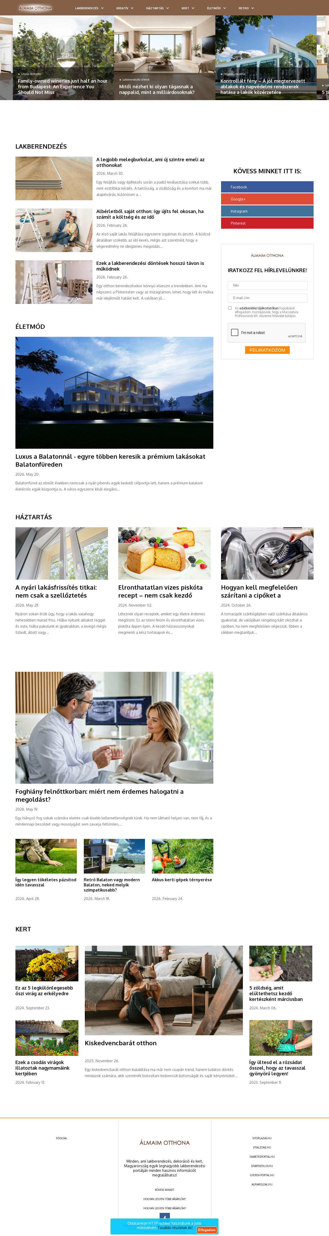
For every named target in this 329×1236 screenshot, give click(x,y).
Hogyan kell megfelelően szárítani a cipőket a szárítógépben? (259, 595)
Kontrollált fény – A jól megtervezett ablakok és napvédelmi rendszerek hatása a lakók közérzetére (263, 86)
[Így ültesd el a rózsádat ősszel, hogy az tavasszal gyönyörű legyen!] (280, 1054)
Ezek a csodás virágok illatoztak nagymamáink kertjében (42, 1067)
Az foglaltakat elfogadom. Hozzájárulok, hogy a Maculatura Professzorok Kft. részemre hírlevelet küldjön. (266, 312)
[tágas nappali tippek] (164, 57)
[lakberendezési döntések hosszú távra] (55, 302)
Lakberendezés (86, 8)
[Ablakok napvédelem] (266, 57)
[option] (63, 57)
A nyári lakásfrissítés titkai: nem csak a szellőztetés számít (56, 595)
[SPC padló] (55, 199)
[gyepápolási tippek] (46, 872)
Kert (185, 8)
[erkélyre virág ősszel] (46, 980)
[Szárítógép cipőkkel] (267, 578)
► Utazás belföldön (29, 73)
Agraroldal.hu (262, 1184)
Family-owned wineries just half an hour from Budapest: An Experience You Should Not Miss (62, 86)
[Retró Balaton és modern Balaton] (114, 872)
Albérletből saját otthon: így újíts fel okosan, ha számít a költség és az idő (150, 214)
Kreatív (122, 8)
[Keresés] (314, 9)
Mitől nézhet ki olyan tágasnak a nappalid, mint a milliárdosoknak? (157, 89)
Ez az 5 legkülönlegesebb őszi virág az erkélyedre (44, 990)
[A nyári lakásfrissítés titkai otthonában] (61, 578)
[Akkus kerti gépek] (182, 872)
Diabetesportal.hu (262, 1156)
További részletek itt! (175, 1227)
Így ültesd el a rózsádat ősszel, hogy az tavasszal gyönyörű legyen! (277, 1067)
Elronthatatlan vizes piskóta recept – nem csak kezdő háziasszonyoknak (160, 595)
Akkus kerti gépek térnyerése (182, 879)
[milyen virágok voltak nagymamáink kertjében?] (46, 1054)
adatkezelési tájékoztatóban (259, 308)
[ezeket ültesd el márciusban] (280, 980)
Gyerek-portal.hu (262, 1175)
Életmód (214, 8)
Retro (244, 8)
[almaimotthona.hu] (35, 8)
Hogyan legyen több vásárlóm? (164, 1199)
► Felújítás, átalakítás (233, 73)
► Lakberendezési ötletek (134, 79)
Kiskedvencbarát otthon (121, 1043)
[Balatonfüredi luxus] (114, 447)
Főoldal (61, 1138)
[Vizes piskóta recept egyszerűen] (164, 578)
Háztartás (155, 8)
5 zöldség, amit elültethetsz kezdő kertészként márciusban (276, 993)
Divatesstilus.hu (262, 1165)
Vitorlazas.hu (262, 1138)
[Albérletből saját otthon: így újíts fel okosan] (55, 251)
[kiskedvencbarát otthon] (164, 1034)
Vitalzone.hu (262, 1147)
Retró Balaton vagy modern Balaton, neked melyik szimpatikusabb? (112, 885)
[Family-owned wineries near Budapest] (63, 57)
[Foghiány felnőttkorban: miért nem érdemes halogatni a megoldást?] (114, 782)
